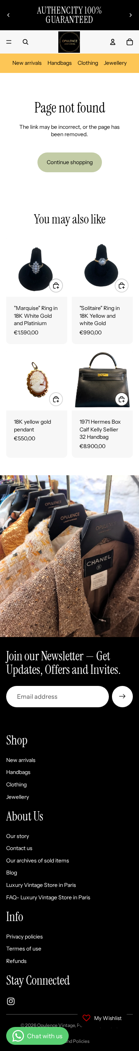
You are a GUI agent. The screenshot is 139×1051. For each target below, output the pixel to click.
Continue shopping (70, 162)
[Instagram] (10, 1001)
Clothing (88, 62)
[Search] (25, 41)
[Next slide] (130, 15)
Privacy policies (24, 936)
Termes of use (23, 948)
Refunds (16, 961)
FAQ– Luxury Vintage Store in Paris (48, 896)
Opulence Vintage (56, 1025)
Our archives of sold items (37, 860)
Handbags (59, 62)
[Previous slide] (8, 15)
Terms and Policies (70, 1041)
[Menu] (9, 42)
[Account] (112, 41)
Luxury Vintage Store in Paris (41, 884)
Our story (17, 835)
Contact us (19, 848)
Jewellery (115, 62)
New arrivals (27, 62)
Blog (11, 872)
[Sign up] (122, 696)
